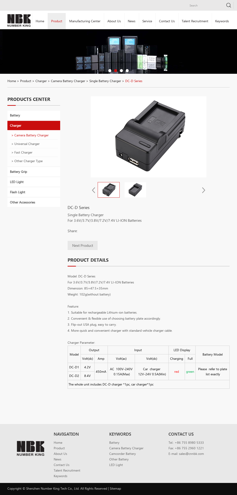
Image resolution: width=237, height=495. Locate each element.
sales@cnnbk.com (191, 453)
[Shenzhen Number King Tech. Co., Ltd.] (19, 20)
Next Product (82, 245)
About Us (114, 21)
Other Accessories (22, 202)
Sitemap (115, 488)
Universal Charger (27, 143)
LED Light (17, 182)
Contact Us (167, 21)
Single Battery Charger (105, 81)
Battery (15, 115)
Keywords (222, 21)
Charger (41, 81)
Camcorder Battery (122, 453)
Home (40, 21)
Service (147, 21)
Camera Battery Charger (68, 81)
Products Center (28, 99)
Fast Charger (23, 152)
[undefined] (148, 136)
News (131, 21)
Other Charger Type (28, 161)
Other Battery (119, 459)
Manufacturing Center (84, 21)
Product (56, 21)
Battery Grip (18, 171)
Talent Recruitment (195, 21)
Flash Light (17, 192)
